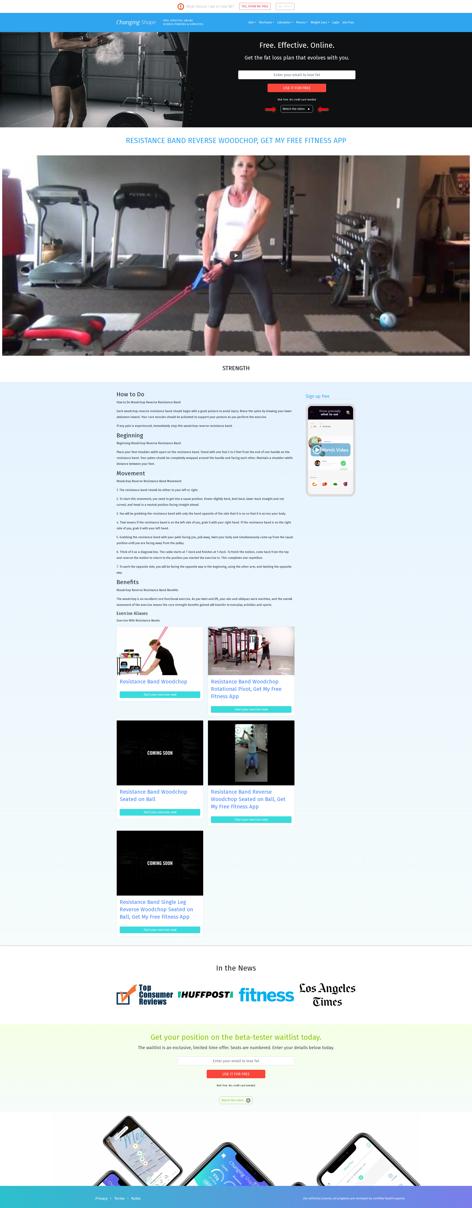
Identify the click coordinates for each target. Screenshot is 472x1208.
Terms (119, 1198)
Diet (251, 22)
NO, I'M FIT (285, 6)
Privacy (101, 1198)
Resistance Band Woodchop (153, 681)
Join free (348, 22)
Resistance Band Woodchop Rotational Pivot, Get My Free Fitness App (246, 689)
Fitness (301, 22)
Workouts (265, 22)
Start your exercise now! (160, 694)
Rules (136, 1198)
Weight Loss (319, 22)
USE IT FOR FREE (296, 88)
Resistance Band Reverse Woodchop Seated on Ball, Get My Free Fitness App (248, 799)
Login (335, 22)
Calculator (284, 22)
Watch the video (294, 109)
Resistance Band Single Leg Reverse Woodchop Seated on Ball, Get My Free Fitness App (156, 909)
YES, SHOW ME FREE (255, 6)
